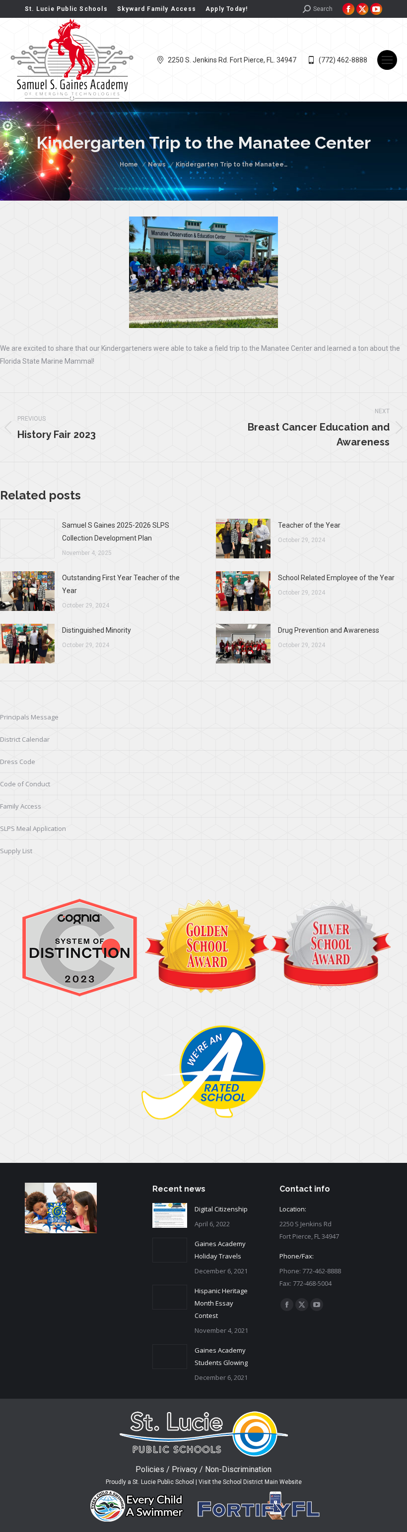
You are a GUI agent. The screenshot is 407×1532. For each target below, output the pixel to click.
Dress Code (17, 761)
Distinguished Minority (96, 630)
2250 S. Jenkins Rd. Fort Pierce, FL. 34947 (232, 60)
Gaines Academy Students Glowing (221, 1356)
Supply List (16, 850)
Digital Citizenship (221, 1208)
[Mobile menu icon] (387, 60)
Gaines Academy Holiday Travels (220, 1249)
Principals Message (29, 716)
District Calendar (25, 739)
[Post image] (27, 538)
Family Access (20, 806)
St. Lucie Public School (163, 1481)
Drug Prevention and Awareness (328, 630)
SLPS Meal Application (33, 828)
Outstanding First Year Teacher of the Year (121, 584)
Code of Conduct (25, 783)
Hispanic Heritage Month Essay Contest (221, 1303)
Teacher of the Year (309, 525)
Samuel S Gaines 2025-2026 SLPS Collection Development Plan (115, 531)
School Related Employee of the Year (336, 578)
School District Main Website (262, 1481)
